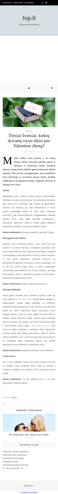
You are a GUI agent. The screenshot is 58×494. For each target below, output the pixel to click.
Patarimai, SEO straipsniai (15, 454)
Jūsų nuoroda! (12, 468)
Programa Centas (11, 461)
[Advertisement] (29, 60)
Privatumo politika (29, 492)
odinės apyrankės (23, 299)
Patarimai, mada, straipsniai (16, 451)
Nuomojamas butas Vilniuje (15, 464)
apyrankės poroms (41, 325)
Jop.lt (29, 18)
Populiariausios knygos (13, 458)
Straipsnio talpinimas (23, 3)
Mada (29, 131)
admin (14, 397)
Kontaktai (7, 3)
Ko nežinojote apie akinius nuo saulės (29, 434)
